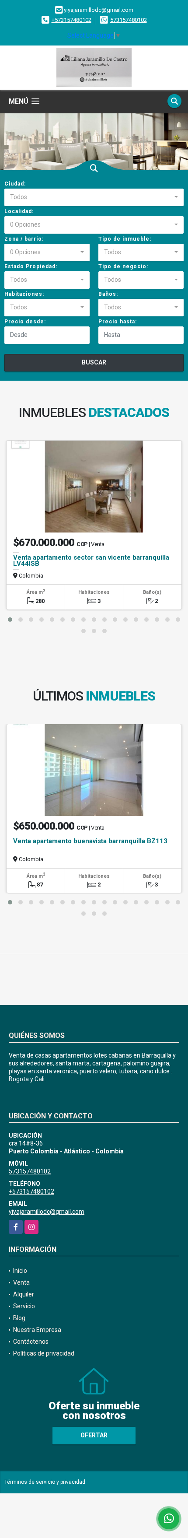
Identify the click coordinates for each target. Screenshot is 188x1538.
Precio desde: (25, 322)
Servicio (24, 1306)
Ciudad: (15, 184)
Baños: (108, 294)
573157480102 (128, 20)
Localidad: (19, 211)
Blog (19, 1317)
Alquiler (23, 1294)
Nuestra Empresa (37, 1329)
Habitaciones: (24, 294)
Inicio (20, 1270)
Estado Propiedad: (30, 266)
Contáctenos (31, 1341)
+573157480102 (71, 20)
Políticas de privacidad (43, 1353)
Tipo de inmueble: (124, 239)
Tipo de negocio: (123, 266)
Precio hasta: (117, 322)
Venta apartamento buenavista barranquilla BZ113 (90, 841)
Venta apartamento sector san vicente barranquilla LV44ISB (91, 561)
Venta (21, 1282)
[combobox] (94, 197)
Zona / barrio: (24, 239)
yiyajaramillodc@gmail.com (46, 1211)
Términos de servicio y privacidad (44, 1482)
